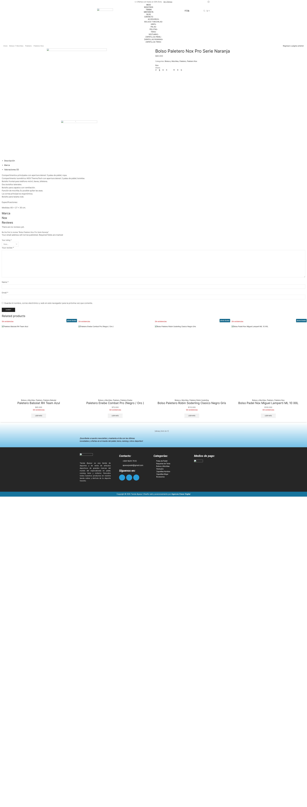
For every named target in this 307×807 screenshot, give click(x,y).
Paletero (28, 46)
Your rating (7, 240)
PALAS (153, 27)
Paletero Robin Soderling (199, 400)
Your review (8, 248)
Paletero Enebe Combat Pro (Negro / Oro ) (115, 403)
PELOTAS (153, 29)
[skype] (181, 69)
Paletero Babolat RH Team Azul (38, 403)
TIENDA (149, 10)
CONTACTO (148, 17)
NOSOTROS (148, 7)
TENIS (153, 32)
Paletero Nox (39, 46)
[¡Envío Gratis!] (39, 362)
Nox (157, 65)
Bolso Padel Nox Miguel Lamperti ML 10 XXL (268, 403)
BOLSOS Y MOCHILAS (153, 22)
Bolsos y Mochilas (16, 46)
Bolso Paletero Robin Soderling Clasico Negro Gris (192, 403)
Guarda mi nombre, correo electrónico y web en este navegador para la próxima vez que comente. (48, 303)
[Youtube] (188, 11)
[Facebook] (185, 11)
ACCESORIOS (153, 19)
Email (5, 293)
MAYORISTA (148, 12)
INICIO (148, 5)
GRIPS (153, 24)
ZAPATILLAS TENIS (153, 42)
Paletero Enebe (126, 400)
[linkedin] (174, 69)
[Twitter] (156, 69)
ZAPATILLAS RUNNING (153, 39)
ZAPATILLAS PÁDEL (153, 37)
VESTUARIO (153, 34)
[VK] (163, 69)
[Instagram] (187, 11)
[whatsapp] (178, 69)
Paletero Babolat (49, 400)
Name (5, 282)
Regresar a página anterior (293, 46)
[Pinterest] (166, 69)
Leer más (38, 416)
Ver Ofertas (167, 2)
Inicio (5, 46)
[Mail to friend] (170, 69)
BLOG (149, 14)
